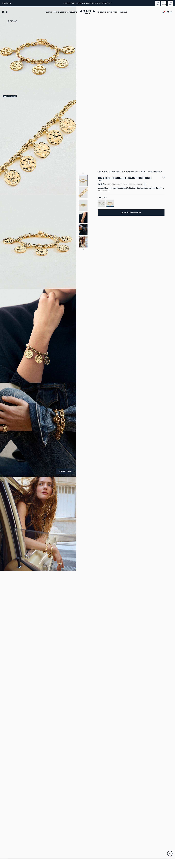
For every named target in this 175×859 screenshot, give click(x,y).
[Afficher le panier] (172, 12)
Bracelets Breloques (151, 172)
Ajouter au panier (132, 212)
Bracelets (131, 172)
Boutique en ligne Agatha (110, 172)
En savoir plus (103, 191)
